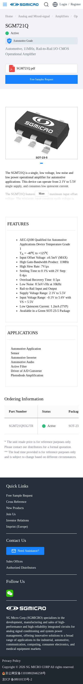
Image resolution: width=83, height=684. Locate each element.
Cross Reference (16, 501)
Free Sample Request (19, 495)
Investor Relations (17, 520)
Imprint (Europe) (17, 526)
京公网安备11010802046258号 (25, 673)
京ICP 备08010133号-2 (17, 679)
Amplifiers (62, 16)
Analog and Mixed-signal (34, 16)
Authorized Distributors (21, 567)
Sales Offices (14, 561)
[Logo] (24, 4)
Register (76, 4)
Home (9, 16)
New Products (15, 508)
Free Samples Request (41, 79)
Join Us (10, 514)
